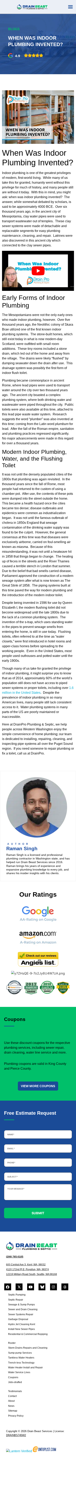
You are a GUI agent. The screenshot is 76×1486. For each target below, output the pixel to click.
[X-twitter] (19, 1286)
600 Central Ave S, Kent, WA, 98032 (26, 1264)
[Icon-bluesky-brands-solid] (42, 1286)
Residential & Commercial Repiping (28, 1334)
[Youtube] (30, 1286)
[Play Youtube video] (38, 271)
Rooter (12, 1343)
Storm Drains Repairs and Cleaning (27, 1347)
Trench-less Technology (21, 1362)
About (11, 1401)
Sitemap (12, 1410)
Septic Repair (15, 1299)
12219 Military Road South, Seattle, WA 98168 (31, 1274)
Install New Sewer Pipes (21, 1329)
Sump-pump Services (20, 1352)
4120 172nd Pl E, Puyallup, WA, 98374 (27, 1269)
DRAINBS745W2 (16, 1435)
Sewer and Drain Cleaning (22, 1309)
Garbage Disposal (18, 1319)
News (11, 1406)
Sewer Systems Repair (20, 1314)
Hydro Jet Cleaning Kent (21, 1324)
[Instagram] (53, 1286)
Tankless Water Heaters (21, 1357)
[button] (70, 7)
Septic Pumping (17, 1294)
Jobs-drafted (15, 1382)
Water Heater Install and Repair (25, 1367)
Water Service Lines (19, 1372)
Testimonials (15, 1391)
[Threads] (64, 1286)
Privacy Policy (16, 1415)
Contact (12, 1396)
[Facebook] (7, 1286)
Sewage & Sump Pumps (21, 1304)
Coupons (13, 1377)
